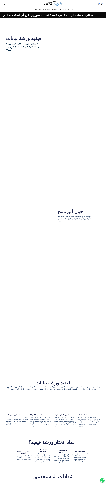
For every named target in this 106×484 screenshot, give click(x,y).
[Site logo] (53, 3)
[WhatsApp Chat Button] (102, 480)
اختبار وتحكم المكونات (61, 415)
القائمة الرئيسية (83, 414)
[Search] (3, 3)
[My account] (95, 3)
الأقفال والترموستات (13, 415)
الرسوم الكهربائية (36, 415)
